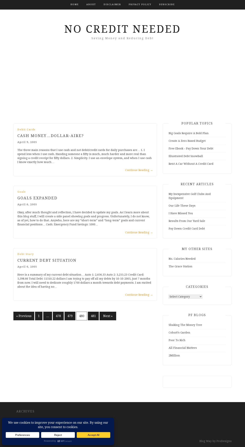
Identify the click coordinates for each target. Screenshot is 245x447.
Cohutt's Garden (179, 332)
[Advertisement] (122, 87)
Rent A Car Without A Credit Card (191, 163)
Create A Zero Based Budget (187, 140)
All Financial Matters (183, 347)
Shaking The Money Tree (185, 324)
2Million (174, 355)
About (91, 4)
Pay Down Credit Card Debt (187, 228)
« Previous (23, 316)
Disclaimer (112, 4)
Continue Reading (139, 170)
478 (58, 316)
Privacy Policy (140, 4)
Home (74, 4)
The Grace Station (180, 266)
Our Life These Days (182, 205)
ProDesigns (224, 441)
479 (70, 316)
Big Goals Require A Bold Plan (189, 133)
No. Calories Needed (182, 258)
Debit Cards (26, 129)
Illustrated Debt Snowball (186, 156)
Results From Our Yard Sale (187, 220)
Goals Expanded (37, 198)
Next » (108, 316)
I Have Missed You (181, 213)
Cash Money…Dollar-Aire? (50, 135)
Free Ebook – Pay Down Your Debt (191, 148)
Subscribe (167, 4)
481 (93, 316)
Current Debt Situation (46, 260)
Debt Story (25, 254)
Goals (21, 191)
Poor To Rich (177, 340)
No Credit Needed (122, 29)
